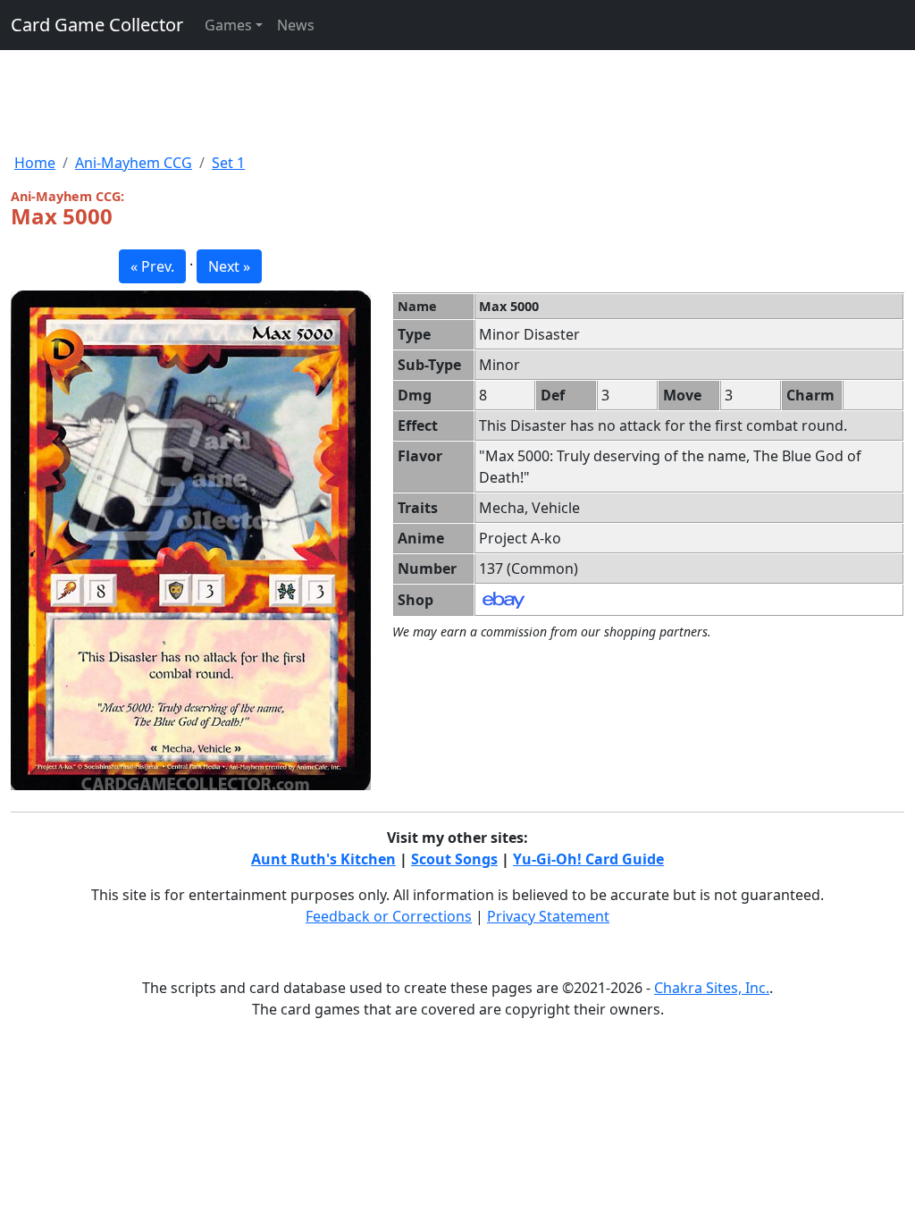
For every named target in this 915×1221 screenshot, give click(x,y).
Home (34, 163)
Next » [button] (229, 266)
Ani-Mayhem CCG (133, 163)
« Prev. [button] (152, 266)
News (296, 25)
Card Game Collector (97, 25)
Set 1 (228, 163)
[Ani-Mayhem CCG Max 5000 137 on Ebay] (503, 599)
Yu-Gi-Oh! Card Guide (588, 859)
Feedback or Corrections (389, 916)
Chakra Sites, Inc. (711, 988)
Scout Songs (454, 859)
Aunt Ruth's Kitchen (323, 859)
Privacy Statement (548, 916)
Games (228, 25)
